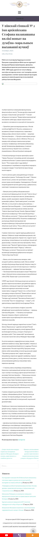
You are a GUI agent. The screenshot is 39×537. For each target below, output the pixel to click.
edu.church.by (7, 54)
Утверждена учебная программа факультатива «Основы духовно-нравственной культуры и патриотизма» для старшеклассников (19, 488)
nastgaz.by (21, 439)
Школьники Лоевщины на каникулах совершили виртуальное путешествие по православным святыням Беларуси (19, 496)
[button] (19, 12)
